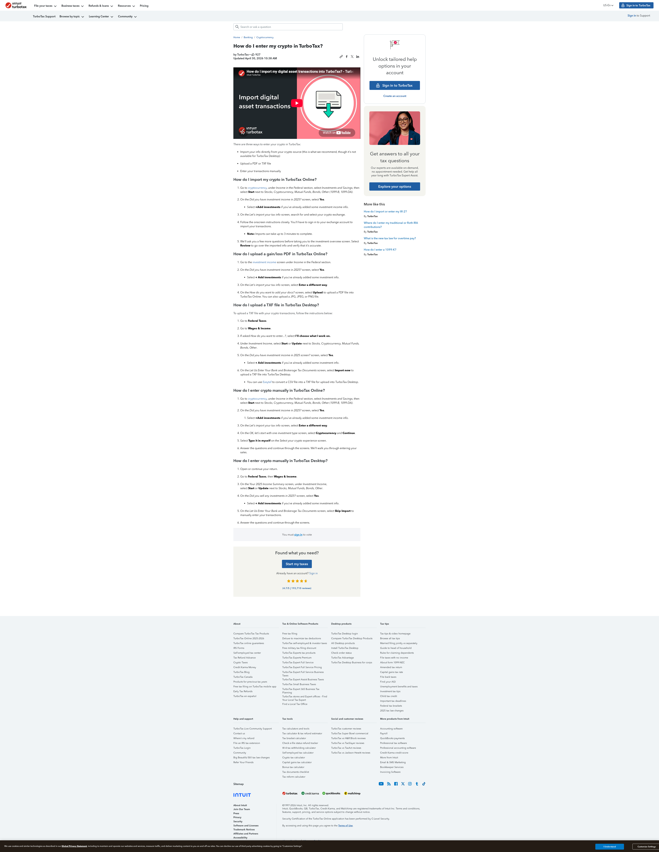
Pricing (144, 5)
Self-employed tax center (247, 652)
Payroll (384, 733)
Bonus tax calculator (293, 767)
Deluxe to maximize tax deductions (301, 638)
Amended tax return (391, 667)
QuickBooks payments (392, 738)
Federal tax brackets (391, 705)
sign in (298, 534)
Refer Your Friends (243, 762)
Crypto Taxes (240, 662)
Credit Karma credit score (394, 752)
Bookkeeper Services (391, 767)
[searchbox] (288, 26)
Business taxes (70, 5)
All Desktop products (343, 643)
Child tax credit (388, 696)
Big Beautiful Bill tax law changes (251, 757)
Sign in (632, 15)
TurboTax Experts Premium (296, 657)
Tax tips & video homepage (395, 633)
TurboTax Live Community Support (252, 728)
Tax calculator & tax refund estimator (302, 733)
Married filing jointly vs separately (398, 643)
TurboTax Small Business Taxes (299, 684)
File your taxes (43, 5)
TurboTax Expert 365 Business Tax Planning (300, 690)
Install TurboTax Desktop (344, 648)
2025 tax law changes (391, 710)
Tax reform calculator (293, 776)
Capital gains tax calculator (297, 762)
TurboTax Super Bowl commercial (349, 733)
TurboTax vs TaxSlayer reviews (347, 743)
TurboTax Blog (241, 672)
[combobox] (288, 26)
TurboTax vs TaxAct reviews (346, 747)
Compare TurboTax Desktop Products (351, 638)
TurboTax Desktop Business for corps (351, 662)
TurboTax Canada (242, 676)
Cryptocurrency (265, 37)
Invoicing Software (390, 772)
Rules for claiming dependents (397, 652)
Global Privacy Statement (74, 846)
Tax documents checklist (295, 772)
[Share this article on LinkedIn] (358, 56)
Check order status (341, 652)
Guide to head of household (396, 648)
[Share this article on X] (352, 56)
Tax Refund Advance (244, 657)
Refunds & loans (99, 5)
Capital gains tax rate (391, 672)
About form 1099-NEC (392, 662)
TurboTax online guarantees (248, 643)
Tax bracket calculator (294, 738)
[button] (256, 625)
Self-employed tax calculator (298, 752)
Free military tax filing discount (299, 648)
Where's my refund (243, 738)
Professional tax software (393, 743)
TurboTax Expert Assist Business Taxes (303, 679)
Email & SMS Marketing (393, 762)
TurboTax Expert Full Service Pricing (302, 667)
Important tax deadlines (393, 701)
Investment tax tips (390, 691)
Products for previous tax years (250, 681)
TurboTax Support (44, 16)
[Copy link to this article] (341, 56)
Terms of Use (345, 825)
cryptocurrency (257, 187)
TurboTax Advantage (342, 657)
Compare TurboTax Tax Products (251, 633)
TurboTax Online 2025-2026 (248, 638)
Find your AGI (388, 681)
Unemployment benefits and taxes (399, 686)
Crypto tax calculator (293, 757)
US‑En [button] (607, 5)
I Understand (609, 846)
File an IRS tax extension (246, 743)
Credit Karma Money (244, 667)
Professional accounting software (398, 747)
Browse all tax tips (390, 638)
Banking (248, 37)
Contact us (239, 733)
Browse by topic (70, 16)
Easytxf (267, 382)
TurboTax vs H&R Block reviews (348, 738)
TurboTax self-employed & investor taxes (304, 643)
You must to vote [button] (297, 534)
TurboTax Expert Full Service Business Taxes (303, 673)
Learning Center (99, 16)
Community (125, 16)
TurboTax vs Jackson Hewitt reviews (350, 752)
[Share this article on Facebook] (347, 56)
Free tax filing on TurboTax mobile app (254, 686)
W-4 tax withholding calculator (299, 747)
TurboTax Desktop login (344, 633)
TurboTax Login (242, 747)
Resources (124, 5)
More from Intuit (389, 757)
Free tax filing (289, 633)
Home (236, 37)
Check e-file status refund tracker (300, 743)
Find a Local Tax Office (294, 704)
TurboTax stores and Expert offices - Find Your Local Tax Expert (304, 697)
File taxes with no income (394, 657)
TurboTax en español (244, 696)
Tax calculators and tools (295, 728)
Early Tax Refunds (242, 691)
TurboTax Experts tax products (298, 652)
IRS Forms (238, 648)
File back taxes (388, 676)
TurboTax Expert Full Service (298, 662)
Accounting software (391, 728)
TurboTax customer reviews (346, 728)
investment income (264, 262)
